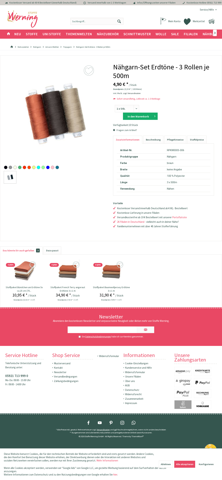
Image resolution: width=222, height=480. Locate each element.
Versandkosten (103, 429)
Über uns (130, 381)
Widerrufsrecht (133, 394)
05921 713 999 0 (16, 376)
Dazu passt (52, 250)
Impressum (131, 403)
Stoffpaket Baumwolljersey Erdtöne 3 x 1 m (111, 289)
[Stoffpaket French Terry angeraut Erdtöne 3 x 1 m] (68, 272)
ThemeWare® (137, 436)
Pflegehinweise (175, 139)
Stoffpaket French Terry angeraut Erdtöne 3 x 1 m (67, 289)
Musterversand (62, 363)
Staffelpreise (197, 139)
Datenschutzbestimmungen (98, 336)
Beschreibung (153, 139)
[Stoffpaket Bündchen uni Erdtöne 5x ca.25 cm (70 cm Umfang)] (24, 272)
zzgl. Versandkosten (132, 93)
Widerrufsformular (109, 356)
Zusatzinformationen (127, 139)
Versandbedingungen (65, 376)
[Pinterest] (111, 422)
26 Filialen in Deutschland (130, 221)
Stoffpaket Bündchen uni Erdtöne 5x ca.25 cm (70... (24, 289)
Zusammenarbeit (134, 398)
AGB (127, 385)
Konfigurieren (206, 464)
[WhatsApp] (133, 422)
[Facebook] (88, 422)
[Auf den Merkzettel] (33, 264)
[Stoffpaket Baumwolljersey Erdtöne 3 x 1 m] (111, 272)
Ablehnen (166, 464)
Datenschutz (132, 390)
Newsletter (60, 372)
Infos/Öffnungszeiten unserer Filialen (156, 2)
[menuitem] (207, 9)
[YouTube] (99, 422)
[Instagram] (122, 422)
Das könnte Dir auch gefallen (21, 250)
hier (115, 474)
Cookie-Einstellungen (136, 363)
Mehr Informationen (107, 460)
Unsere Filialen (133, 376)
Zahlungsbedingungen (66, 381)
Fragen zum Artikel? (126, 130)
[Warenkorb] (211, 21)
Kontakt (58, 367)
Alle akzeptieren (184, 464)
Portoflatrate (179, 217)
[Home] (8, 34)
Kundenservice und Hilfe (138, 367)
